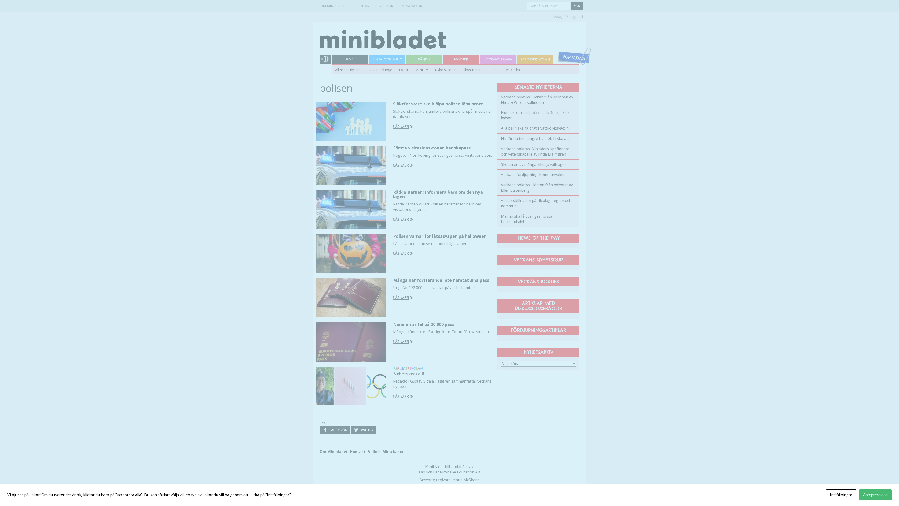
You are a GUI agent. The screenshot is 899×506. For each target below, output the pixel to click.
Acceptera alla (875, 494)
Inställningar (841, 494)
